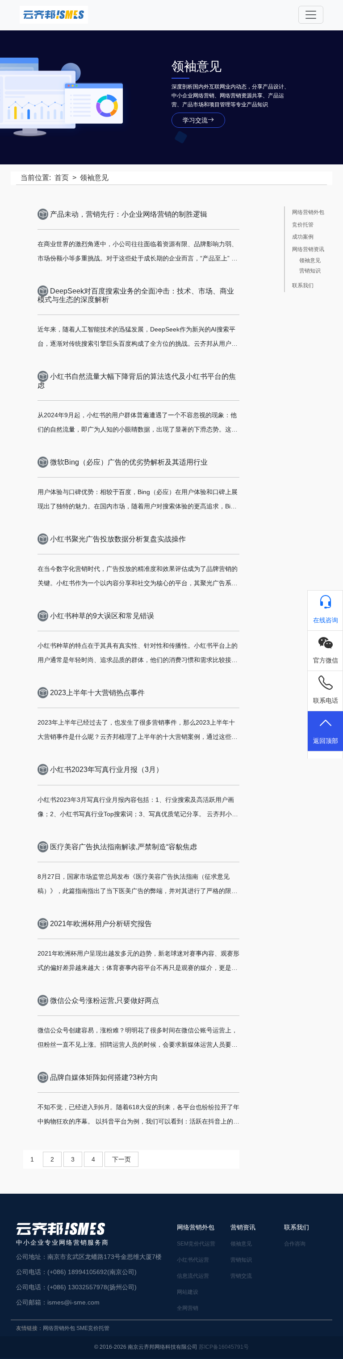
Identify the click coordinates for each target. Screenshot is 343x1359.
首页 (61, 177)
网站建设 (187, 1292)
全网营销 (187, 1308)
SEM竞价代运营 (196, 1244)
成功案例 (303, 237)
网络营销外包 (308, 212)
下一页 (121, 1159)
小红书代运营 (193, 1260)
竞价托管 (303, 225)
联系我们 (303, 286)
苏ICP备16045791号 (224, 1347)
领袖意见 (310, 261)
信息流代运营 (193, 1276)
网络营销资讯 (308, 249)
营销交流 (241, 1276)
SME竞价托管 (92, 1328)
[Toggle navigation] (310, 15)
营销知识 (310, 271)
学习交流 (195, 120)
